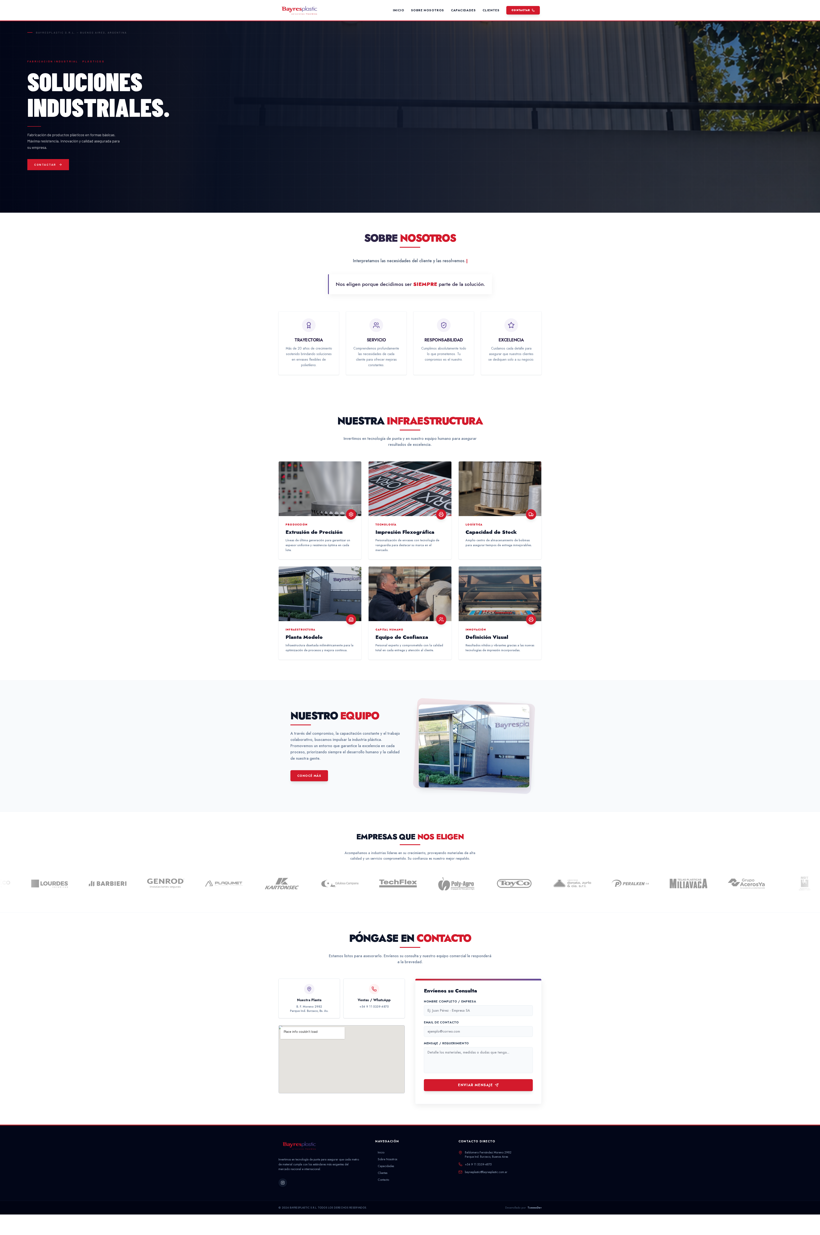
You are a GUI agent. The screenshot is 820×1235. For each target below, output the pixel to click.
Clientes (491, 10)
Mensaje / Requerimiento (446, 1043)
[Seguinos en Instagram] (282, 1182)
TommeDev (534, 1207)
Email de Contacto (441, 1022)
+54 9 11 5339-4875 (374, 1006)
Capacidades (463, 10)
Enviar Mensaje (475, 1085)
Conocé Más (309, 776)
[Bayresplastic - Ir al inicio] (307, 10)
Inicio (398, 10)
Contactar (520, 10)
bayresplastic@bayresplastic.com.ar (486, 1172)
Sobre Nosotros (427, 10)
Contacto (383, 1180)
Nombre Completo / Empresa (450, 1001)
